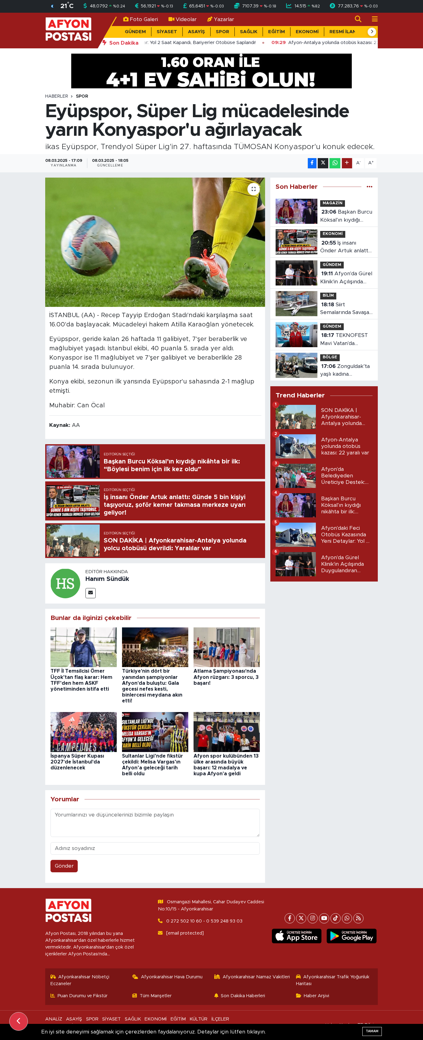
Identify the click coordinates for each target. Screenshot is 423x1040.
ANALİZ (53, 1019)
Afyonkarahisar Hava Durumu (172, 977)
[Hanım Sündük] (65, 583)
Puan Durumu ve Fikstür (82, 996)
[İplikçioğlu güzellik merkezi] (211, 70)
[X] (301, 918)
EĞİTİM (276, 31)
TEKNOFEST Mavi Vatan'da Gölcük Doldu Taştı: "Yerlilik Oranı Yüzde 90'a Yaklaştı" (345, 340)
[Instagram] (312, 918)
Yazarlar (224, 19)
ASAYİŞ (196, 31)
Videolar (186, 19)
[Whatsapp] (347, 918)
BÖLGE (330, 357)
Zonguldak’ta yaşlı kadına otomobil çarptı (345, 371)
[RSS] (358, 918)
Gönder (64, 866)
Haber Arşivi (316, 996)
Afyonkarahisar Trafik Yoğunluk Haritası (333, 980)
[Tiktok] (335, 918)
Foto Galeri (144, 19)
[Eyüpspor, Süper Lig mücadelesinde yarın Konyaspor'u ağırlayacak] (155, 242)
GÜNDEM (135, 31)
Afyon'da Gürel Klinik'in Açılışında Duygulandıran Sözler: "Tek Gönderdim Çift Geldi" (346, 278)
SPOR (222, 31)
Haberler (56, 96)
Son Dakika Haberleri (243, 996)
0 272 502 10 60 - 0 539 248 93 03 (204, 921)
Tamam (372, 1031)
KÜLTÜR (198, 1019)
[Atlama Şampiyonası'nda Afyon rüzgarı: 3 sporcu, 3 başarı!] (227, 646)
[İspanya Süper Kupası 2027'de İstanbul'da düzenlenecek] (83, 731)
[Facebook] (290, 918)
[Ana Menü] (372, 19)
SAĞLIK (248, 31)
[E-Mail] (90, 593)
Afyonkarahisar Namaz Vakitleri (256, 977)
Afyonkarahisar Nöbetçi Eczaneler (80, 980)
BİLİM (328, 296)
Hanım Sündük (107, 579)
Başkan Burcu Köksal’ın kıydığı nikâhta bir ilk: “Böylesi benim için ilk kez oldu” (346, 216)
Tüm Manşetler (156, 996)
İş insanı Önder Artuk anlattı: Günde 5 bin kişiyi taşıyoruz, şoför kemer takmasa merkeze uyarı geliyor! (345, 247)
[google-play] (351, 936)
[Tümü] (370, 186)
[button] (372, 32)
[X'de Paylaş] (323, 163)
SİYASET (167, 31)
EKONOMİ (307, 31)
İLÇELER (220, 1019)
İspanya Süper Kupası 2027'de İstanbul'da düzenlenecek (77, 762)
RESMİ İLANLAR (347, 31)
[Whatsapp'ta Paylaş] (334, 163)
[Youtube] (324, 918)
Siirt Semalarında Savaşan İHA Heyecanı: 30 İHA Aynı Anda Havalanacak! (346, 309)
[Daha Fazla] (347, 163)
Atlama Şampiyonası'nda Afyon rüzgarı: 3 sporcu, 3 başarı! (226, 677)
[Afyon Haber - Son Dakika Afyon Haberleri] (68, 30)
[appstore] (296, 936)
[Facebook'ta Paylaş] (312, 163)
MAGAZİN (332, 203)
